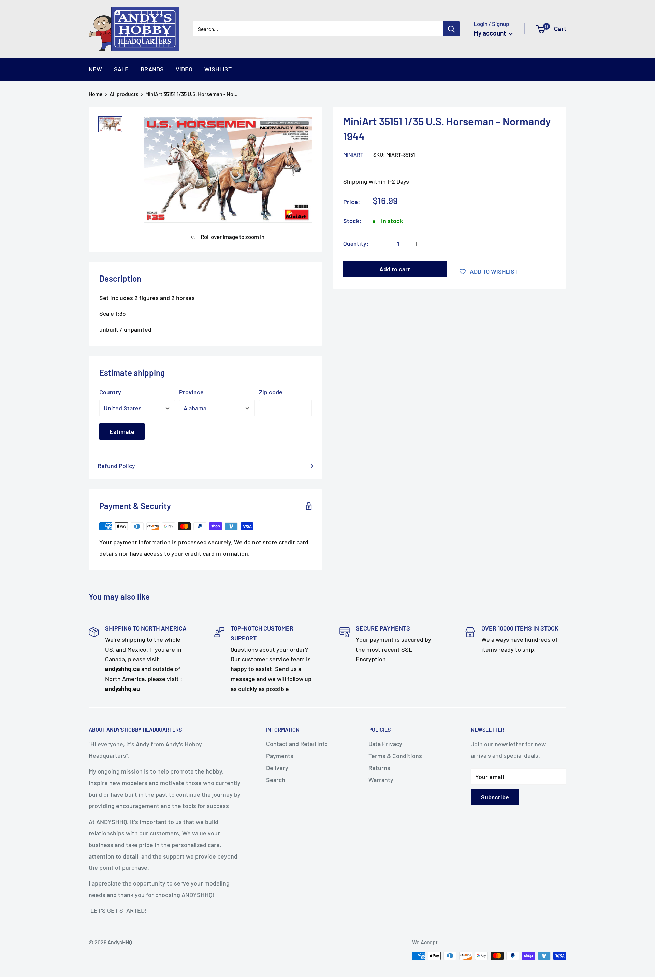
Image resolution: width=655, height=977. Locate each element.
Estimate (122, 431)
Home (96, 93)
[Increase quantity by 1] (416, 244)
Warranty (380, 779)
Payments (279, 756)
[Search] (451, 28)
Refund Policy (116, 465)
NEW (95, 69)
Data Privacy (385, 743)
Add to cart (394, 269)
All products (124, 93)
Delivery (277, 767)
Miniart (353, 155)
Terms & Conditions (395, 756)
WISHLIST (218, 69)
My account (490, 33)
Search (275, 779)
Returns (379, 767)
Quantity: (355, 243)
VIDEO (184, 69)
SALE (121, 69)
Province (191, 392)
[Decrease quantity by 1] (380, 244)
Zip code (270, 392)
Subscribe (495, 797)
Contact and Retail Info (297, 743)
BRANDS (152, 69)
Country (110, 392)
